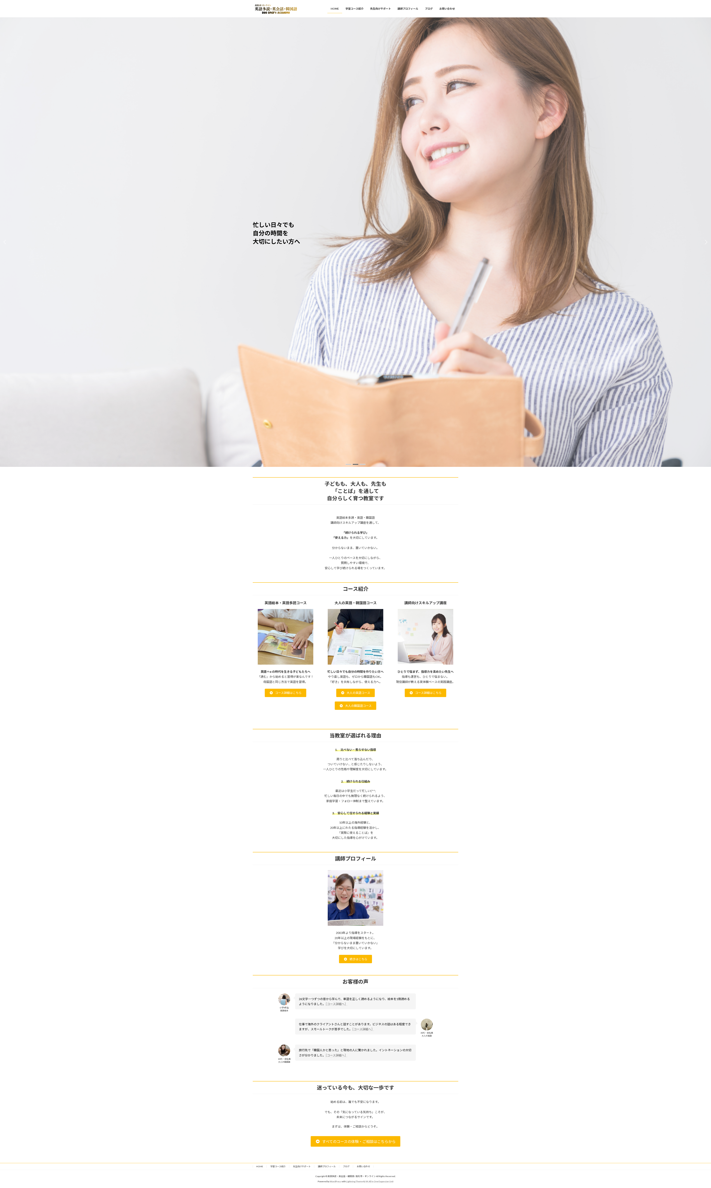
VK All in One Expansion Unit (379, 1181)
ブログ (346, 1166)
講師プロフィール (327, 1166)
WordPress (335, 1181)
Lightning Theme (354, 1181)
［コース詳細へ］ (337, 1004)
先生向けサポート (302, 1166)
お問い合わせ (363, 1166)
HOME (259, 1166)
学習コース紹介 (278, 1166)
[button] (348, 464)
